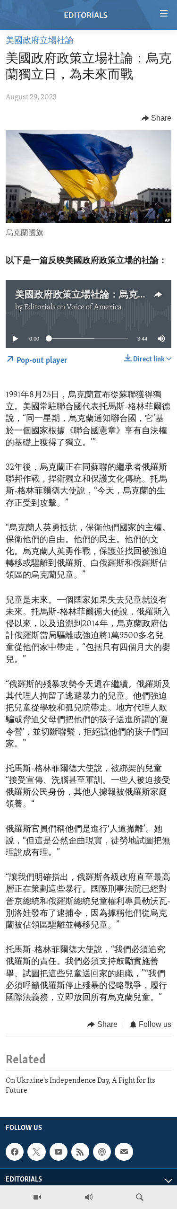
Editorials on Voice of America (73, 307)
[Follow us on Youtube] (58, 1152)
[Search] (140, 1197)
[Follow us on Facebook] (15, 1152)
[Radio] (89, 1197)
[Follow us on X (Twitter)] (36, 1152)
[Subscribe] (124, 1152)
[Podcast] (102, 1152)
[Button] (157, 118)
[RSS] (80, 1152)
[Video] (37, 1197)
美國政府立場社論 (40, 41)
